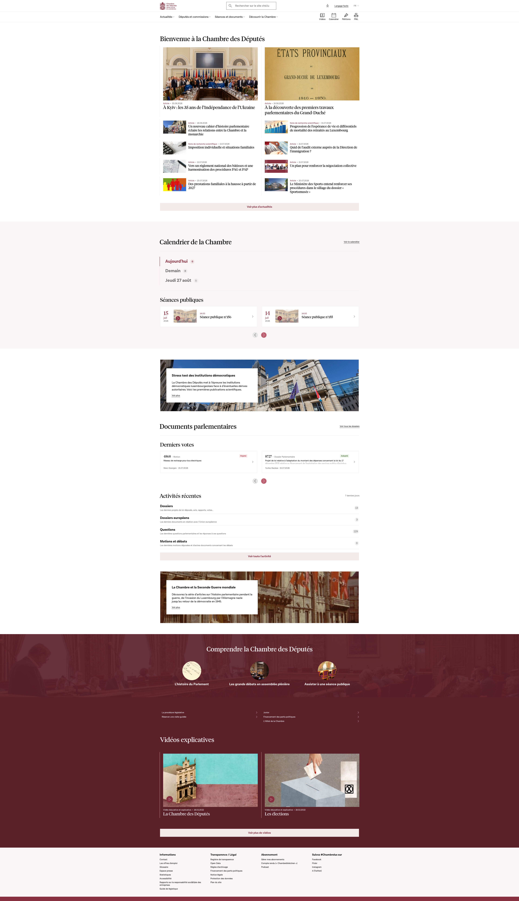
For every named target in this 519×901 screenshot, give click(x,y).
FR (355, 5)
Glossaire (164, 867)
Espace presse (166, 870)
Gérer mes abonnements (272, 859)
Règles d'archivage (219, 867)
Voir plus (176, 395)
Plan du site (215, 882)
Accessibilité (165, 878)
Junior (266, 712)
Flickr (314, 863)
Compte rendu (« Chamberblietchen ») (279, 863)
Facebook (316, 859)
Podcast (265, 867)
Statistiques (165, 874)
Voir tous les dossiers (349, 426)
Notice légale (216, 874)
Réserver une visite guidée (174, 717)
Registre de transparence (222, 859)
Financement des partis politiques (279, 717)
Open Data (215, 863)
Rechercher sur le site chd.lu (252, 6)
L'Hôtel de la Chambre (273, 721)
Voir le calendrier (351, 242)
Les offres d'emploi (168, 863)
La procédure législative (173, 712)
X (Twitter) (317, 870)
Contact (163, 859)
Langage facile (341, 6)
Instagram (317, 867)
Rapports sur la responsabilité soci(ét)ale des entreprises (180, 883)
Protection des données (221, 878)
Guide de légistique (169, 888)
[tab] (209, 261)
